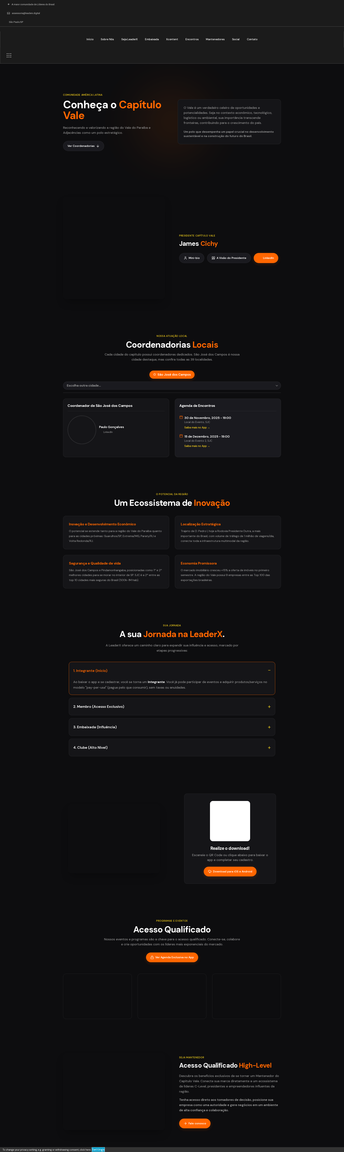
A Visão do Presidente (231, 258)
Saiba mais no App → (197, 427)
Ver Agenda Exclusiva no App (174, 957)
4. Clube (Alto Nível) (90, 747)
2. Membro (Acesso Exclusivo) (98, 706)
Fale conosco (197, 1123)
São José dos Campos (174, 374)
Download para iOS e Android (232, 871)
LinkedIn (268, 258)
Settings (98, 1149)
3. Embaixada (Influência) (95, 727)
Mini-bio (194, 258)
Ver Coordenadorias (81, 146)
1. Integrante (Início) (90, 670)
